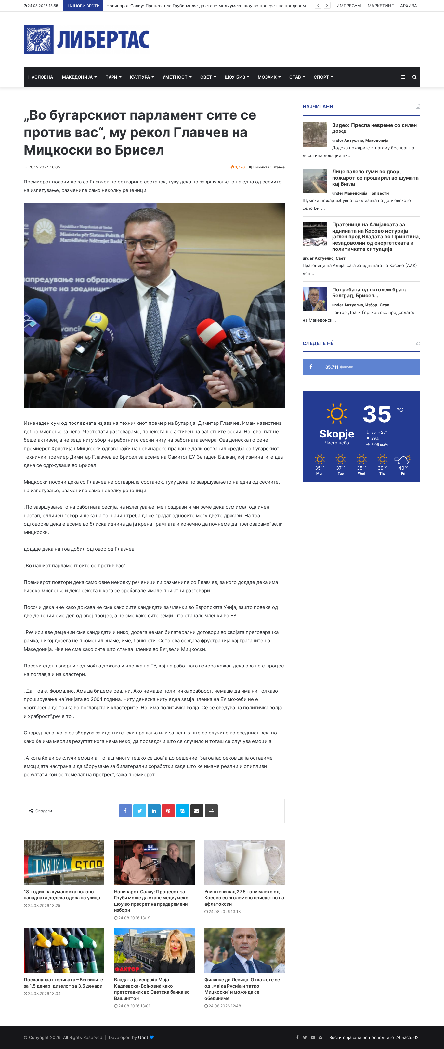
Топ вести (379, 193)
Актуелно (353, 140)
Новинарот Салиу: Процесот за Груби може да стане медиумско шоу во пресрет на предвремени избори (218, 5)
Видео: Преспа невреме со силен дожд (374, 128)
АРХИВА (408, 5)
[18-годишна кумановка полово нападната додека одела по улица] (64, 862)
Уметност (175, 77)
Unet (143, 1037)
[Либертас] (87, 39)
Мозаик (267, 77)
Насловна (40, 77)
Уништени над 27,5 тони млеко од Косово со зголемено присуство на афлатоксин (244, 898)
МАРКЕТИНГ (381, 5)
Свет (206, 77)
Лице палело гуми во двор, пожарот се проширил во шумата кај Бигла (375, 178)
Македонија (77, 77)
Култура (140, 77)
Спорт (321, 77)
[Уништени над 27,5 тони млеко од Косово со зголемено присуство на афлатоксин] (244, 862)
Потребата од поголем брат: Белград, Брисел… (369, 293)
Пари (111, 77)
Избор (371, 305)
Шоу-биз (235, 77)
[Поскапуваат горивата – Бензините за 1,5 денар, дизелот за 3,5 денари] (64, 950)
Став (295, 77)
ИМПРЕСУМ (348, 5)
